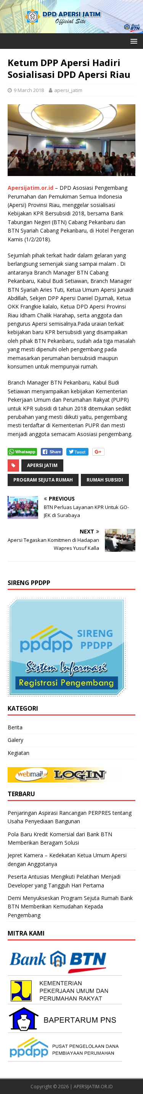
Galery (15, 739)
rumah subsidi (105, 480)
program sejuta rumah (43, 480)
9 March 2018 (29, 90)
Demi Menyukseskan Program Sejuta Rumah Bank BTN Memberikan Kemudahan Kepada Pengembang (70, 906)
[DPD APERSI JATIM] (71, 28)
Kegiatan (18, 752)
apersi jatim (42, 465)
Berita (15, 727)
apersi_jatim (68, 90)
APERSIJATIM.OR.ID (93, 1086)
